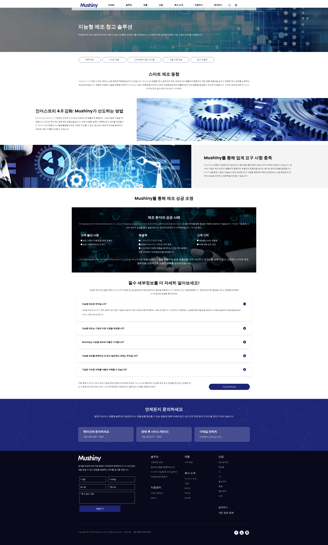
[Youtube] (242, 533)
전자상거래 (223, 462)
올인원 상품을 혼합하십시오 (163, 467)
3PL (220, 476)
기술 (186, 483)
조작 (220, 486)
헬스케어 (222, 481)
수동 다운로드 (157, 493)
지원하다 (198, 4)
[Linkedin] (247, 533)
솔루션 (129, 4)
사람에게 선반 (157, 462)
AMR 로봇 (89, 59)
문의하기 (218, 4)
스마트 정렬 (114, 59)
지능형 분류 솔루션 (159, 476)
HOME (111, 5)
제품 (145, 4)
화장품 (221, 467)
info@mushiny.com (210, 437)
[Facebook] (236, 533)
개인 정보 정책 (226, 512)
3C (220, 471)
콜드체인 (222, 491)
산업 (161, 4)
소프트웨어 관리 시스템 (144, 59)
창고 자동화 (202, 59)
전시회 (187, 498)
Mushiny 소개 (190, 478)
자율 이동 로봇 (176, 59)
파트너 (154, 498)
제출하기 (100, 508)
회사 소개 (178, 4)
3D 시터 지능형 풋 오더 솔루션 (164, 471)
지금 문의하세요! (229, 387)
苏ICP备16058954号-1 (143, 532)
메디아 (187, 488)
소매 (220, 496)
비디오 (187, 493)
